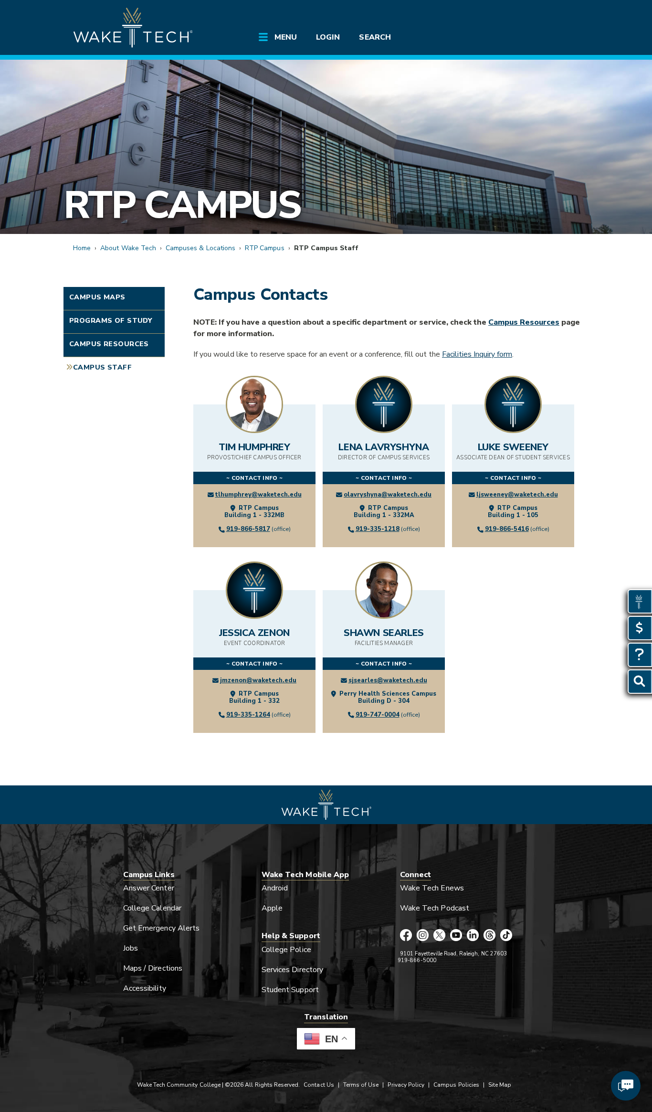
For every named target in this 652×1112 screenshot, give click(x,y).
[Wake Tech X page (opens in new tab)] (439, 935)
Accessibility (144, 988)
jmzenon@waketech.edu (258, 680)
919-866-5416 (507, 529)
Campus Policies (456, 1085)
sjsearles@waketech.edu (387, 680)
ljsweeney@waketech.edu (517, 494)
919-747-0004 (378, 714)
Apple (272, 908)
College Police (286, 949)
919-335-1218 (378, 529)
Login (328, 37)
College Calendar (152, 908)
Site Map (499, 1085)
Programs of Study (110, 320)
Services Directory (292, 969)
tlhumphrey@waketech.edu (258, 494)
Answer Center (148, 888)
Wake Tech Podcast (434, 908)
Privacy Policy (406, 1085)
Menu (285, 37)
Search (374, 37)
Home (82, 248)
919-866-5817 (248, 529)
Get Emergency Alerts (161, 928)
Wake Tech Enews (432, 888)
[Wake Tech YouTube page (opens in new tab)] (456, 935)
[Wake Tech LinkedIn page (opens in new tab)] (473, 935)
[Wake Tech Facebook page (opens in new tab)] (406, 935)
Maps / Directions (152, 968)
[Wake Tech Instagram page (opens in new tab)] (423, 935)
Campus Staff (102, 367)
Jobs (130, 948)
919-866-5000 (417, 960)
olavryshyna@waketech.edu (387, 494)
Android (275, 888)
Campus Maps (97, 297)
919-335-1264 (248, 714)
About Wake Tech (128, 248)
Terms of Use (361, 1085)
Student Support (290, 990)
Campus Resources (109, 344)
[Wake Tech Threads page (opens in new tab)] (489, 935)
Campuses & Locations (200, 248)
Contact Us (319, 1085)
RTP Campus (182, 205)
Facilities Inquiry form (477, 354)
